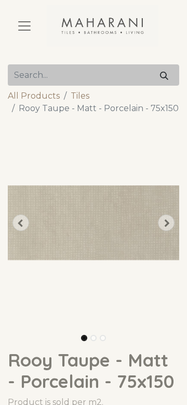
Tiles (80, 96)
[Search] (164, 75)
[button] (21, 222)
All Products (34, 96)
